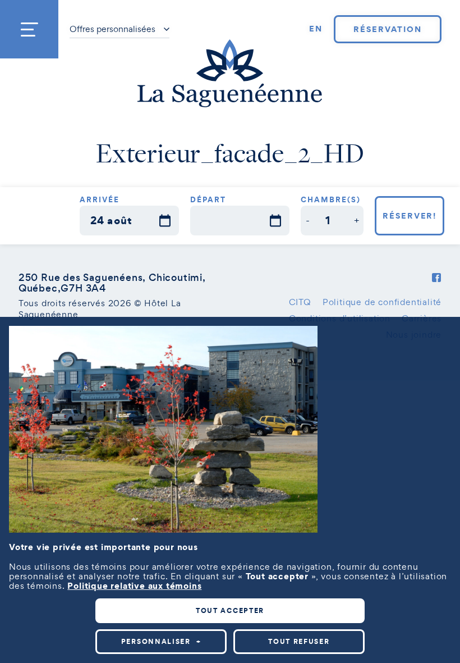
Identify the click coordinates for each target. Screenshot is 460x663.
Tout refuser (298, 641)
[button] (308, 220)
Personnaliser (161, 641)
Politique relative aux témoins (134, 585)
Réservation (387, 29)
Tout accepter (230, 610)
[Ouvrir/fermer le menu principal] (29, 29)
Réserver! (410, 215)
